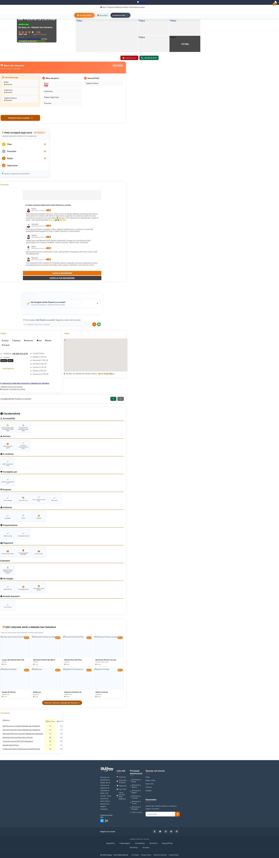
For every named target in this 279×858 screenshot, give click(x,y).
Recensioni (29, 340)
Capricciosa (8, 90)
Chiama (6, 340)
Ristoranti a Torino (136, 802)
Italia (148, 777)
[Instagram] (166, 831)
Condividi (6, 345)
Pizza (9, 144)
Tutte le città (137, 812)
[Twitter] (160, 831)
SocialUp (146, 847)
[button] (62, 303)
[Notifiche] (275, 2)
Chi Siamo (135, 855)
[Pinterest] (177, 831)
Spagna (149, 790)
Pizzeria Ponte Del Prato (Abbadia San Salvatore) (21, 730)
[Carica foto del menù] (99, 324)
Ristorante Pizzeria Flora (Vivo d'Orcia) (17, 737)
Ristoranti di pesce (123, 781)
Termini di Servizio (160, 855)
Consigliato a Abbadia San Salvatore (29, 39)
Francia (148, 787)
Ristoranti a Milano (136, 786)
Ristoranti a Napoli (136, 791)
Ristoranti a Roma (136, 781)
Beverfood (153, 843)
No (121, 399)
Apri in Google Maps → (106, 373)
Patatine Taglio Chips (51, 97)
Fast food (122, 789)
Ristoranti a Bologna (136, 808)
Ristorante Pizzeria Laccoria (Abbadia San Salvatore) (23, 734)
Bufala (6, 82)
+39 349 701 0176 (20, 354)
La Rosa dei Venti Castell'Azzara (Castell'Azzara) (21, 749)
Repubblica (110, 843)
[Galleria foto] (107, 35)
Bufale (10, 158)
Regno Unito (150, 780)
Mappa (49, 340)
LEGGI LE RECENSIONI (62, 273)
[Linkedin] (171, 831)
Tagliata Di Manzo (10, 98)
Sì (113, 399)
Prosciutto (47, 103)
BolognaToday (167, 843)
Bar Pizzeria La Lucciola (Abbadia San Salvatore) (21, 726)
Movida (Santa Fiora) (11, 745)
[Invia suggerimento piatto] (94, 324)
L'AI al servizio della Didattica (122, 796)
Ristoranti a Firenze (136, 797)
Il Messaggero (125, 843)
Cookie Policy (174, 855)
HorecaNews (140, 843)
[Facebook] (155, 831)
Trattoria (122, 777)
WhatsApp (16, 340)
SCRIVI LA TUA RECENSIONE (62, 278)
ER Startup (134, 847)
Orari (40, 340)
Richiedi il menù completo (19, 118)
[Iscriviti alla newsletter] (177, 814)
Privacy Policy (146, 855)
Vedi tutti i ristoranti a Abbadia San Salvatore (61, 703)
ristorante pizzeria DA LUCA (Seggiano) (18, 741)
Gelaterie (123, 786)
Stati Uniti (150, 784)
